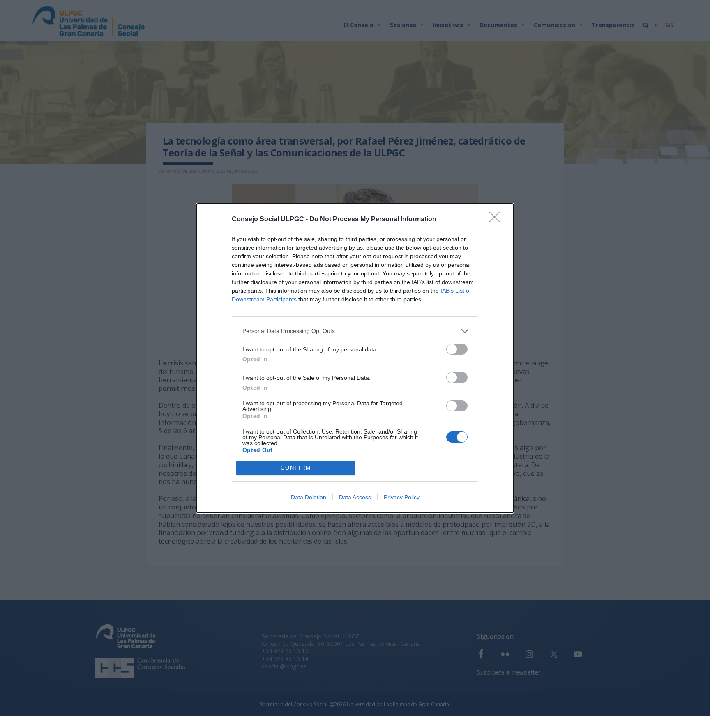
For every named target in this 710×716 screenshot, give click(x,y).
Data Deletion (308, 497)
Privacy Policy (402, 497)
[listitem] (355, 331)
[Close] (497, 219)
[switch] (457, 349)
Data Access (355, 497)
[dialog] (355, 358)
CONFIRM (296, 468)
